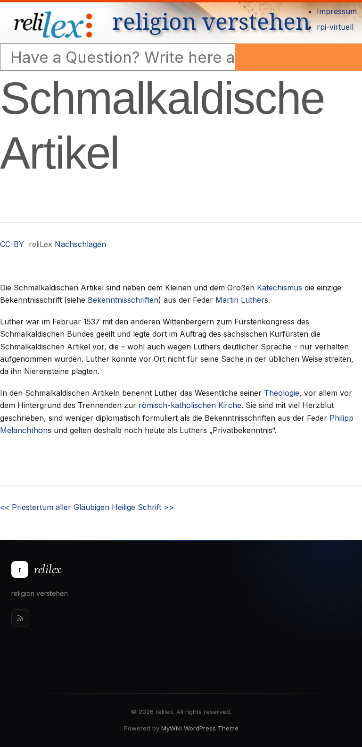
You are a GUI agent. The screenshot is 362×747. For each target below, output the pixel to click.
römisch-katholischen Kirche (190, 405)
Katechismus (279, 287)
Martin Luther (239, 300)
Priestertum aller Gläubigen (54, 507)
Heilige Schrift (143, 507)
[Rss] (20, 618)
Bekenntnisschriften (123, 300)
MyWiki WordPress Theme (200, 728)
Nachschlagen (80, 244)
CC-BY (12, 244)
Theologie (281, 393)
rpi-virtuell (335, 27)
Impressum (337, 11)
